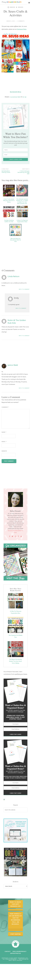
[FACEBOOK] (9, 536)
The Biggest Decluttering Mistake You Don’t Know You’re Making (15, 661)
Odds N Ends (16, 7)
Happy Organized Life (11, 2)
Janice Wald (13, 365)
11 (23, 97)
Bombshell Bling (15, 92)
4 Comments (20, 21)
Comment (5, 407)
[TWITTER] (12, 536)
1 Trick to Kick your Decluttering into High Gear (23, 171)
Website (4, 451)
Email (4, 441)
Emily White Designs (15, 960)
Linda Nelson (13, 276)
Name (4, 432)
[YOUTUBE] (21, 536)
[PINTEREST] (18, 536)
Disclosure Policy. (22, 29)
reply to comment (24, 289)
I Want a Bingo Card (15, 159)
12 (25, 97)
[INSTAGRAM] (15, 536)
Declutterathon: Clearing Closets (6, 170)
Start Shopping (15, 934)
